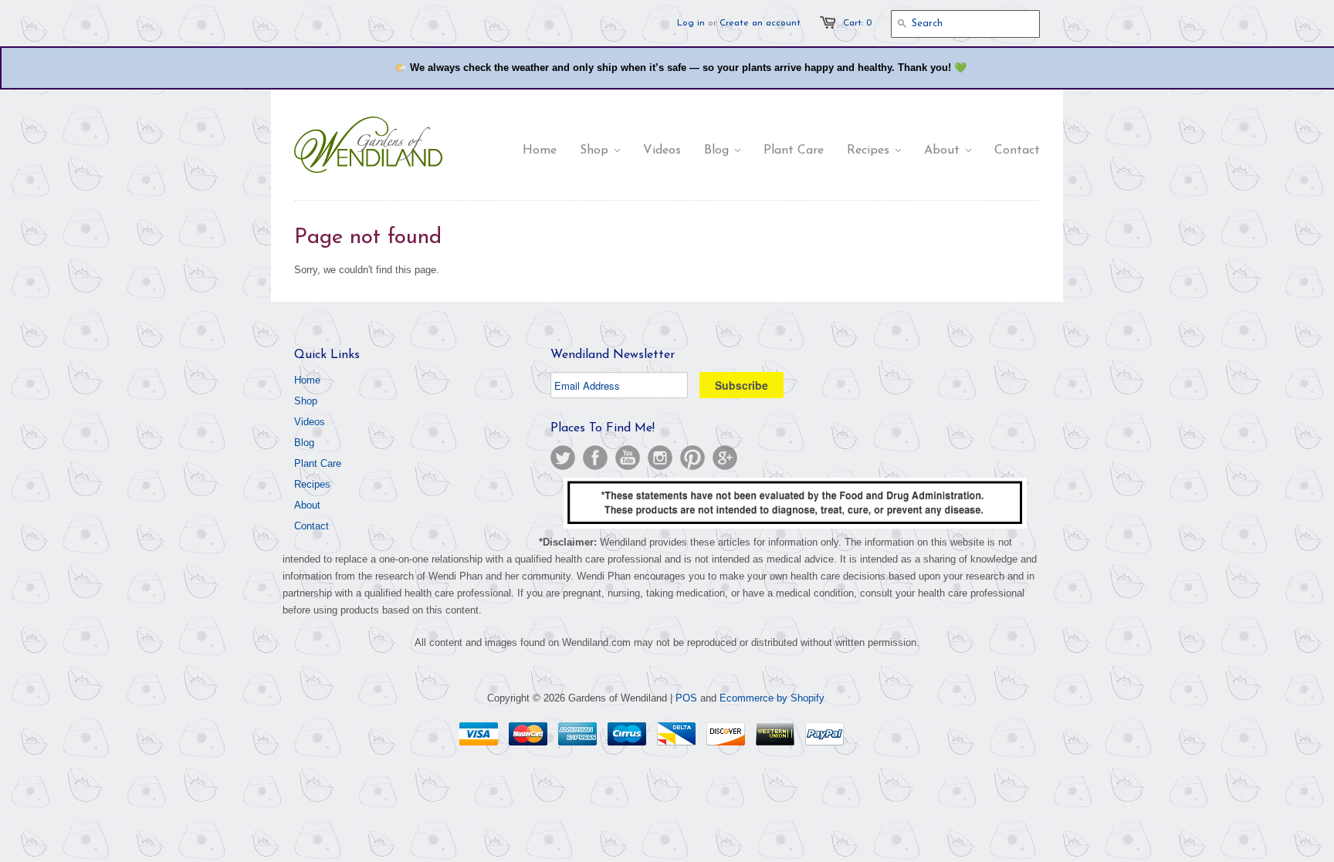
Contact (311, 526)
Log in (691, 23)
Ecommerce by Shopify (771, 698)
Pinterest (692, 457)
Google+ (725, 457)
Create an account (760, 23)
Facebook (595, 457)
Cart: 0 (857, 23)
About (307, 505)
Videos (309, 422)
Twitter (562, 457)
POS (686, 698)
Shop (305, 401)
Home (307, 380)
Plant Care (317, 463)
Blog (304, 442)
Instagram (660, 457)
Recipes (312, 484)
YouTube (627, 457)
